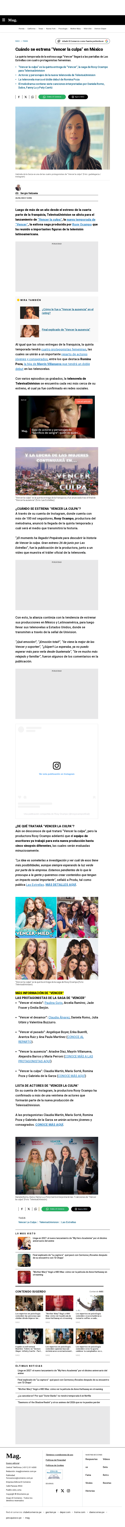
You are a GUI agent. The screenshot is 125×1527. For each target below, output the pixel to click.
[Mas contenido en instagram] (68, 1491)
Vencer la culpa (27, 1222)
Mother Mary (75, 29)
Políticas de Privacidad (56, 1460)
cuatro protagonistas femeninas (63, 349)
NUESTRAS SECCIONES (94, 1455)
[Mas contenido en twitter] (63, 1491)
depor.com (65, 1512)
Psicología (63, 29)
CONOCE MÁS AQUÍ (71, 1076)
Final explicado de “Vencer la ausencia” (66, 329)
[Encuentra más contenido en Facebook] (18, 97)
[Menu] (5, 20)
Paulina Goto (53, 1003)
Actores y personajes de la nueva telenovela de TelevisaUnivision (56, 75)
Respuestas (92, 1459)
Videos (106, 1459)
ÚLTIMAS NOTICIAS (29, 1366)
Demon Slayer (100, 29)
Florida (21, 29)
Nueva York (50, 29)
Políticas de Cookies (55, 1465)
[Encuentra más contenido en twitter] (25, 97)
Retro (106, 1475)
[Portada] (13, 1461)
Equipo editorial (12, 1463)
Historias (90, 1491)
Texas (40, 29)
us (87, 1467)
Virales (89, 1483)
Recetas (107, 1483)
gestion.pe (51, 1512)
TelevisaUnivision (49, 1222)
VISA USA (87, 29)
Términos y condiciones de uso (59, 1455)
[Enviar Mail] (17, 193)
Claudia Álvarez (59, 1017)
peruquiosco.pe (13, 1517)
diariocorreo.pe (97, 1512)
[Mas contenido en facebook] (57, 1491)
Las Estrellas (35, 885)
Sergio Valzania (29, 193)
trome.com (80, 1512)
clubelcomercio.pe (32, 1512)
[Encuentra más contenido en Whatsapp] (32, 97)
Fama (88, 1475)
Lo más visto (25, 1233)
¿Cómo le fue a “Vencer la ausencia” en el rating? (67, 311)
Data (105, 1467)
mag (27, 1517)
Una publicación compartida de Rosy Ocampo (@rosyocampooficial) (57, 814)
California (31, 29)
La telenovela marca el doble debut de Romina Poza (49, 79)
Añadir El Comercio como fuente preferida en (83, 41)
